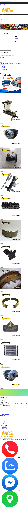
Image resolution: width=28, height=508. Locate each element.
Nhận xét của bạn (2, 57)
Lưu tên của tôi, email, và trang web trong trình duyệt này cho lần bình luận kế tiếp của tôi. (11, 63)
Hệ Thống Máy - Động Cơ (4, 32)
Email (1, 62)
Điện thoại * (1, 399)
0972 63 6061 (1, 6)
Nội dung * (1, 400)
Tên (1, 61)
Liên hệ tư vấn (16, 38)
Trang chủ (3, 31)
